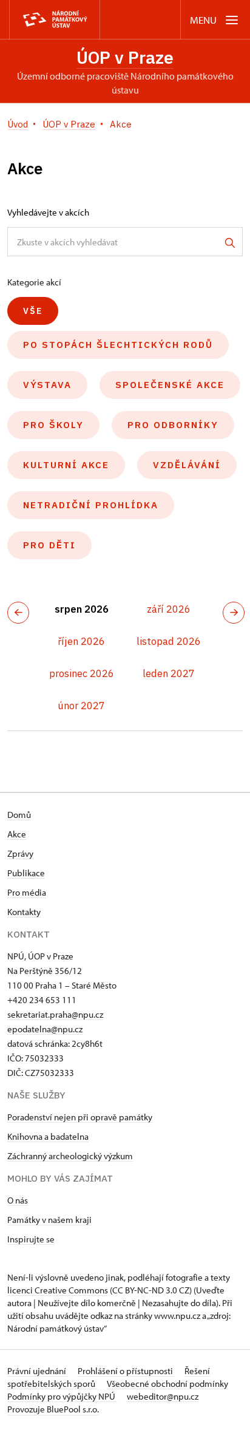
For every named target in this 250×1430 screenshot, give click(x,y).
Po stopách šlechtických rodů (118, 344)
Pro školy (53, 425)
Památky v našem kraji (49, 1219)
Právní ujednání (37, 1371)
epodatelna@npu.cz (45, 1029)
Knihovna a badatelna (48, 1136)
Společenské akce (170, 384)
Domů (19, 814)
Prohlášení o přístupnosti (126, 1371)
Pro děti (49, 545)
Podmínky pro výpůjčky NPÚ (62, 1396)
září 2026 (169, 609)
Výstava (47, 384)
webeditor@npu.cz (162, 1396)
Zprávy (20, 853)
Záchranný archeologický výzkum (70, 1156)
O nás (17, 1200)
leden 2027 (169, 673)
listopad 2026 (169, 641)
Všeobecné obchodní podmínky (167, 1383)
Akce (16, 834)
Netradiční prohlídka (90, 505)
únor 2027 (81, 705)
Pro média (26, 892)
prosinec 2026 (81, 673)
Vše (32, 310)
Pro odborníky (172, 425)
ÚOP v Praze (125, 57)
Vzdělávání (187, 465)
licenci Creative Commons (57, 1290)
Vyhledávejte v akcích (48, 212)
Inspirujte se (31, 1239)
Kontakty (24, 912)
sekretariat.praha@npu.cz (55, 1014)
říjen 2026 (81, 641)
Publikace (26, 873)
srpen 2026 (82, 609)
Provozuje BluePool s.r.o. (53, 1409)
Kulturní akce (66, 465)
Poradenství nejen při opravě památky (79, 1117)
